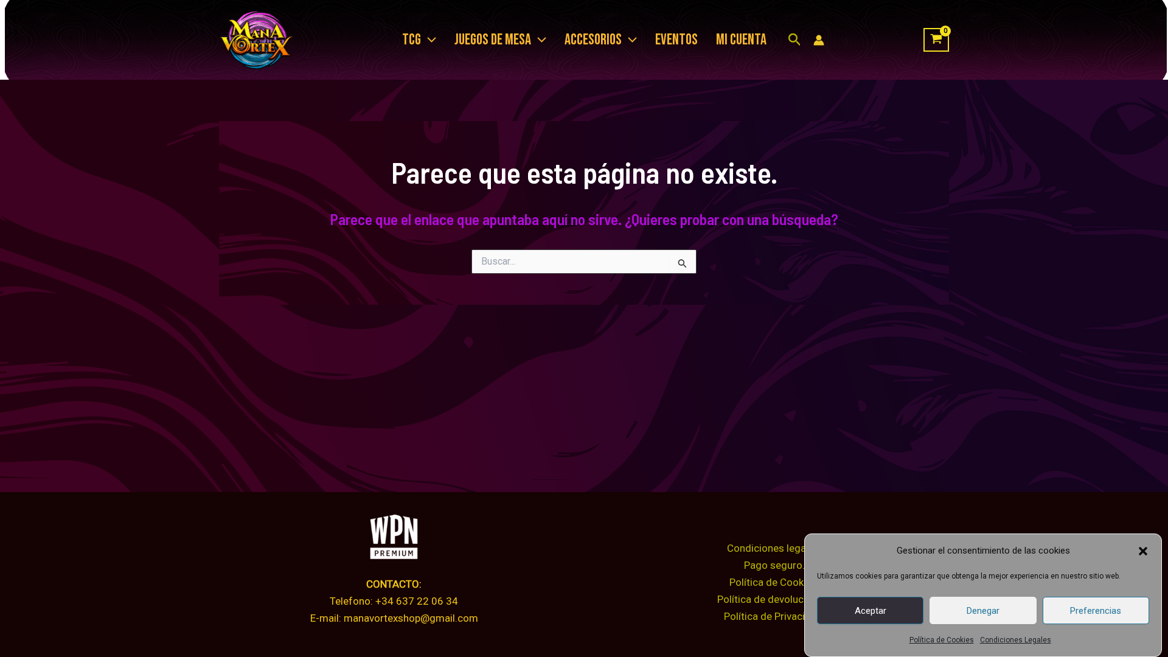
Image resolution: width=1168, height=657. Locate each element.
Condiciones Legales (1015, 640)
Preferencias (1095, 610)
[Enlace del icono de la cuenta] (818, 40)
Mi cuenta (741, 39)
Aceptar (870, 610)
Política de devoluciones (773, 599)
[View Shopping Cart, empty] (936, 40)
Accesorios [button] (593, 39)
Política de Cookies (941, 640)
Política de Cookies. (774, 582)
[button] (1143, 551)
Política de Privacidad (773, 616)
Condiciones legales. (774, 548)
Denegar (983, 610)
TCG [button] (411, 39)
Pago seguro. (774, 565)
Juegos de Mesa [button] (492, 39)
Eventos (676, 39)
